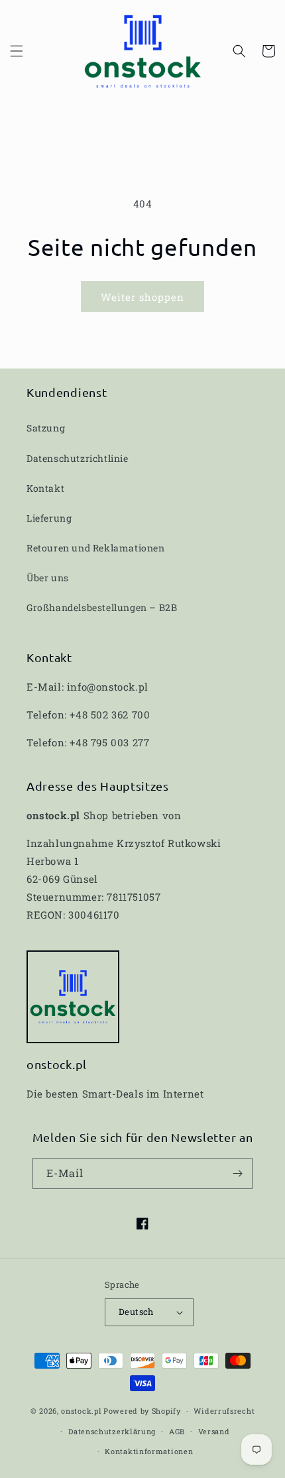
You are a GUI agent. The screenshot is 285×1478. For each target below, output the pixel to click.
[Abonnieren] (237, 1173)
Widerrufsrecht (224, 1411)
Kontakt (45, 488)
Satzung (46, 428)
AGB (177, 1431)
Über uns (48, 577)
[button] (16, 51)
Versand (214, 1431)
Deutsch (136, 1312)
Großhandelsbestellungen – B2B (102, 607)
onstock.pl (81, 1411)
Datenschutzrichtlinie (78, 458)
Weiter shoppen (142, 297)
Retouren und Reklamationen (96, 547)
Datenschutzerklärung (112, 1431)
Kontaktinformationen (149, 1451)
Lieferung (49, 518)
